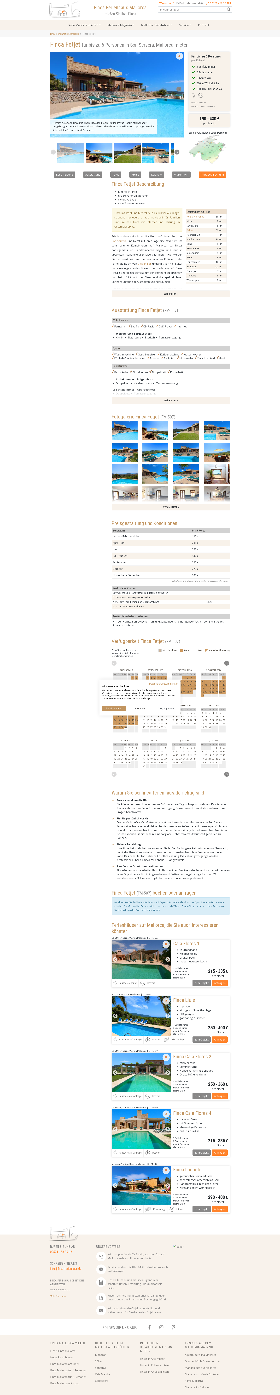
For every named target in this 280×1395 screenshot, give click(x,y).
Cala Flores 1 (186, 943)
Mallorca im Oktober (197, 1387)
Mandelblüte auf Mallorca (200, 1368)
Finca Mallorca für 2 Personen (68, 1377)
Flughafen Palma (195, 216)
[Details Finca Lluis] (141, 1016)
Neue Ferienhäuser (62, 1357)
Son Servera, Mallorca (151, 45)
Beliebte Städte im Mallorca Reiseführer (112, 1345)
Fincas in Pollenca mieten (155, 1365)
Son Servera (119, 241)
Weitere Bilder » (171, 507)
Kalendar (156, 174)
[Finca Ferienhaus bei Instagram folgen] (161, 1327)
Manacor (100, 1355)
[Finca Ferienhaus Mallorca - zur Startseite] (65, 10)
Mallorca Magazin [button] (119, 25)
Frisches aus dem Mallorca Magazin (199, 1345)
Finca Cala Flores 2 (192, 1056)
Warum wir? (181, 174)
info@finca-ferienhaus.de (66, 1269)
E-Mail (180, 3)
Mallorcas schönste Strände (202, 1374)
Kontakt (203, 25)
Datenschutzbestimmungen (163, 683)
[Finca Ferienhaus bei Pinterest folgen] (173, 1327)
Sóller (98, 1361)
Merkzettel (195, 3)
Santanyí (100, 1368)
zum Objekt (202, 983)
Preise (135, 174)
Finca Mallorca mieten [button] (82, 25)
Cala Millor (144, 263)
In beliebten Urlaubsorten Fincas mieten (156, 1347)
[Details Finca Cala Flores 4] (141, 1129)
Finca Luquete (187, 1169)
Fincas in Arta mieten (152, 1359)
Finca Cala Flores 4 (192, 1113)
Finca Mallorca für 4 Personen (68, 1370)
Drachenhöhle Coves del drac (202, 1361)
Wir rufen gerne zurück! (148, 910)
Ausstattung (92, 174)
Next (167, 959)
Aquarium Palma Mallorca (200, 1355)
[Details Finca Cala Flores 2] (141, 1072)
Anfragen (220, 983)
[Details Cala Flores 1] (141, 959)
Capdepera (101, 1381)
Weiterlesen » (171, 293)
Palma (190, 230)
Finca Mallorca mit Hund (64, 1383)
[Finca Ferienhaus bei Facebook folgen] (149, 1327)
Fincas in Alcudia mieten (154, 1371)
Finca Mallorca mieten (67, 1343)
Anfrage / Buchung (212, 174)
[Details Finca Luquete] (141, 1185)
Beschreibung (64, 174)
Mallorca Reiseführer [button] (155, 25)
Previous (115, 959)
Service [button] (184, 25)
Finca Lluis (184, 1000)
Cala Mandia (102, 1374)
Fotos (115, 174)
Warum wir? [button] (166, 3)
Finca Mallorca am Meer (64, 1364)
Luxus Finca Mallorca (63, 1351)
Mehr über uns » (58, 1296)
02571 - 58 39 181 (220, 3)
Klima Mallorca (194, 1381)
